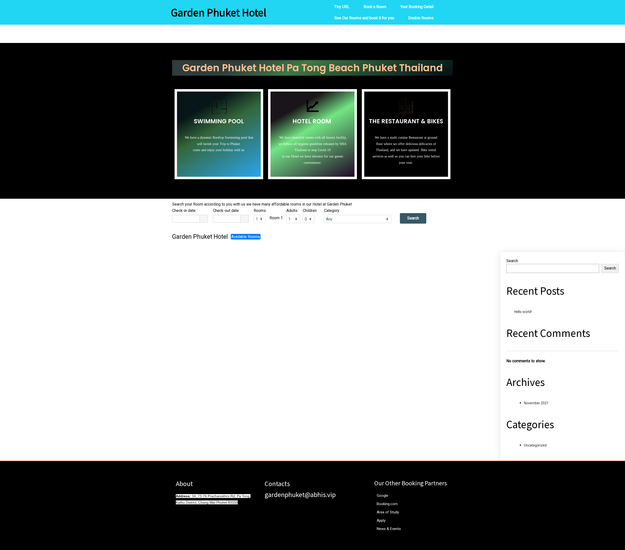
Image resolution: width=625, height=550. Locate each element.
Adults (291, 210)
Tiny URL (341, 6)
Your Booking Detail (417, 6)
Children (310, 210)
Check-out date (226, 210)
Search (413, 218)
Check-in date (184, 210)
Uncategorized (535, 445)
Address (183, 496)
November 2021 (536, 403)
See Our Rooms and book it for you (364, 18)
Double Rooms (421, 18)
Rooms (260, 210)
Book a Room (375, 6)
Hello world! (523, 312)
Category (331, 210)
